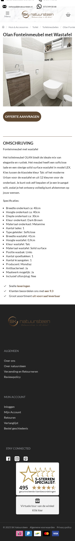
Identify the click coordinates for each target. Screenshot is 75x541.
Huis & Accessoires (18, 27)
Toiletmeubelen (50, 27)
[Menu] (10, 14)
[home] (3, 27)
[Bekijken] (68, 14)
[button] (22, 117)
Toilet (35, 27)
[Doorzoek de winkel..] (58, 14)
